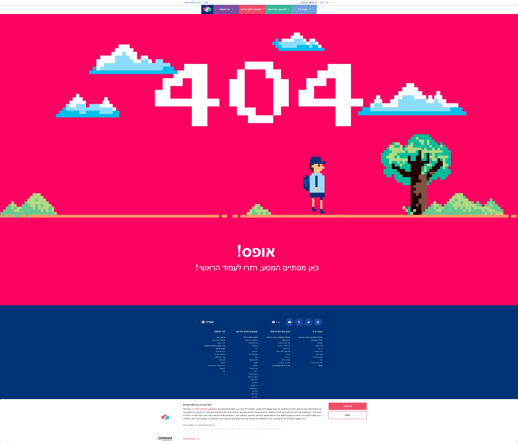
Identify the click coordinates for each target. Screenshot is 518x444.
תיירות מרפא (221, 343)
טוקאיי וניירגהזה (253, 377)
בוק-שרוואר (254, 385)
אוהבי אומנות (318, 351)
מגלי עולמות (319, 346)
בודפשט (255, 365)
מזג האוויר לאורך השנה (283, 351)
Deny (347, 415)
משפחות (320, 343)
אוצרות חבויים (253, 354)
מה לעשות (225, 9)
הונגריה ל (302, 9)
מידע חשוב (286, 348)
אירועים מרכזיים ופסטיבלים (216, 365)
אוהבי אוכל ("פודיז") (316, 363)
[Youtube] (290, 322)
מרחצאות (255, 346)
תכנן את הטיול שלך (276, 9)
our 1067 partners (200, 409)
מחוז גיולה (254, 394)
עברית (326, 2)
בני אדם (287, 357)
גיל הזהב (320, 348)
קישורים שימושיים (284, 363)
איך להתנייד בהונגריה (283, 346)
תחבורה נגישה (285, 360)
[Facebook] (299, 322)
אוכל (223, 371)
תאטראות (222, 360)
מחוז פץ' (255, 397)
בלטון (256, 371)
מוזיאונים (255, 351)
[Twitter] (308, 322)
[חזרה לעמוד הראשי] (207, 9)
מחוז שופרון (254, 380)
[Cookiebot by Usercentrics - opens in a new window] (165, 439)
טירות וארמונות (220, 351)
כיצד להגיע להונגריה (284, 343)
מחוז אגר (255, 382)
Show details (189, 439)
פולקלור (222, 363)
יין (224, 374)
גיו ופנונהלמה (253, 388)
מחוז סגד (255, 391)
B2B (206, 2)
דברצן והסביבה (253, 374)
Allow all (348, 406)
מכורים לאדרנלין (318, 357)
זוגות (321, 360)
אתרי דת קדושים (220, 357)
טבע (256, 348)
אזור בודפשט (254, 368)
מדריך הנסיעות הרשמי (192, 2)
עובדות (288, 354)
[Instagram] (318, 322)
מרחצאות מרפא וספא (218, 340)
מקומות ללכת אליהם (251, 9)
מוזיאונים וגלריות (220, 354)
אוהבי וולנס (319, 354)
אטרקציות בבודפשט (251, 340)
